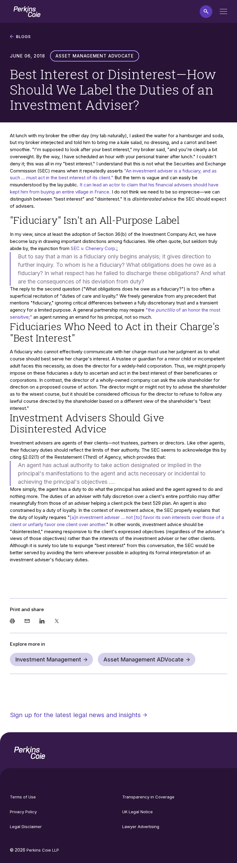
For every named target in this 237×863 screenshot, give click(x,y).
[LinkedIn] (42, 622)
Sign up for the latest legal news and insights (75, 715)
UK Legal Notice (137, 811)
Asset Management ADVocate (143, 659)
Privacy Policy (23, 811)
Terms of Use (23, 796)
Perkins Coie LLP (43, 850)
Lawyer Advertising (140, 826)
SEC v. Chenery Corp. (93, 248)
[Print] (12, 622)
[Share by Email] (27, 622)
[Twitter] (56, 622)
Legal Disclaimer (26, 826)
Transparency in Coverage (148, 796)
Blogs (23, 36)
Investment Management (48, 659)
